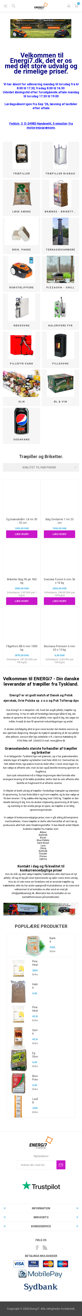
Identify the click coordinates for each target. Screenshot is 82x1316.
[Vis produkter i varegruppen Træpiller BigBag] (60, 155)
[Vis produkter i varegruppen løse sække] (21, 193)
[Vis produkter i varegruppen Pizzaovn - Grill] (60, 269)
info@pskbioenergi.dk (23, 893)
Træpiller (21, 173)
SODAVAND (21, 439)
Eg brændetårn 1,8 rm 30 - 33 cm (21, 521)
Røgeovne (22, 325)
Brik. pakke (21, 249)
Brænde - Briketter (61, 211)
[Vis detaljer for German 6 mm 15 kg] (18, 1037)
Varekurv (76, 6)
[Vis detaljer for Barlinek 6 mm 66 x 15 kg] (35, 945)
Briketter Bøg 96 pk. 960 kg (22, 581)
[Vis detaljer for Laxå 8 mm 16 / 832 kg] (18, 1106)
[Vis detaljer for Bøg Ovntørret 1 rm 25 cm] (59, 497)
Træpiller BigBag (60, 173)
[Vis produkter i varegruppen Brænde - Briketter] (60, 193)
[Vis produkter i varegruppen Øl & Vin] (60, 383)
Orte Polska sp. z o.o (33, 700)
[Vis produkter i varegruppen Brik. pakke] (21, 231)
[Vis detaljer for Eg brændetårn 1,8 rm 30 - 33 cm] (21, 497)
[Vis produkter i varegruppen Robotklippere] (21, 269)
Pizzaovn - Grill (60, 287)
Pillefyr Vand (21, 363)
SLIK (21, 401)
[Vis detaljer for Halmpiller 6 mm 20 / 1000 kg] (18, 991)
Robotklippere (21, 287)
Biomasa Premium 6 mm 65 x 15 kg (59, 648)
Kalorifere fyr (60, 325)
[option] (41, 1026)
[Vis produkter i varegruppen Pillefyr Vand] (21, 345)
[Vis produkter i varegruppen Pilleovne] (60, 345)
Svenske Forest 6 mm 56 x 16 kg (59, 581)
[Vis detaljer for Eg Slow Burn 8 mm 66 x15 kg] (18, 1060)
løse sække (21, 211)
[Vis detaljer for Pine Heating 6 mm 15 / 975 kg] (18, 968)
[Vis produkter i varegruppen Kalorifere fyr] (60, 307)
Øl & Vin (60, 401)
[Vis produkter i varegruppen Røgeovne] (21, 307)
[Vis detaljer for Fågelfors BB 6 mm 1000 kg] (21, 624)
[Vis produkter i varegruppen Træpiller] (21, 155)
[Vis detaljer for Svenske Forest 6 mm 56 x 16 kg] (59, 557)
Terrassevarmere (60, 249)
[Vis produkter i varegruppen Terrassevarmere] (60, 231)
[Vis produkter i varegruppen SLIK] (21, 383)
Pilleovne (60, 363)
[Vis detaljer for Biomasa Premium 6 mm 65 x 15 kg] (59, 624)
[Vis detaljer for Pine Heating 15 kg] (18, 1014)
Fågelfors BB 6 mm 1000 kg (21, 648)
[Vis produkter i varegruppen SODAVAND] (21, 421)
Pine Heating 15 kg (35, 1012)
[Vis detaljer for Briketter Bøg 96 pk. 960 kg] (21, 557)
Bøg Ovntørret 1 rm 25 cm (59, 521)
